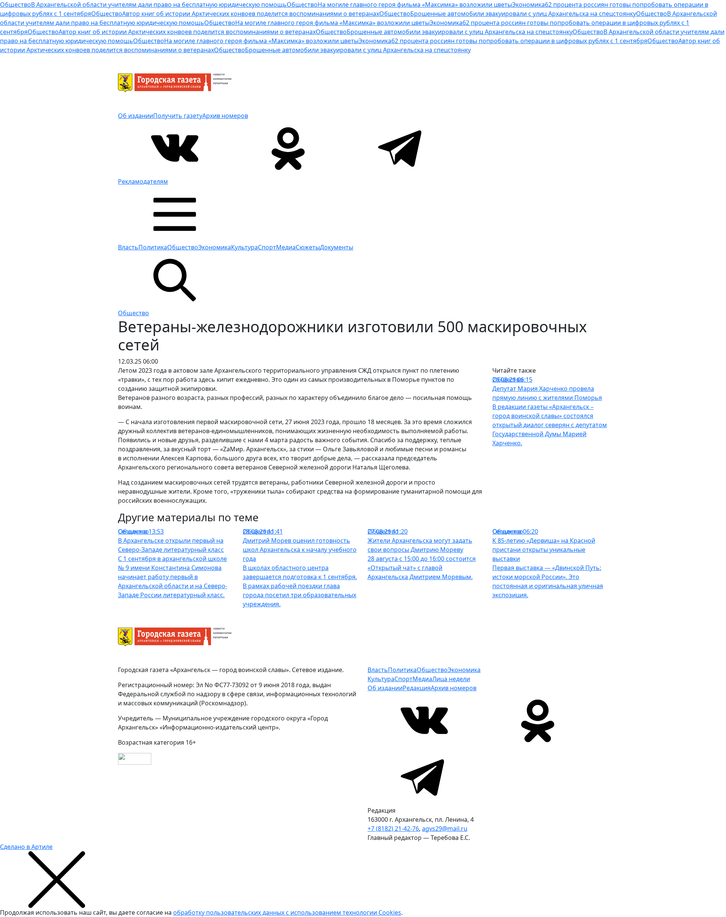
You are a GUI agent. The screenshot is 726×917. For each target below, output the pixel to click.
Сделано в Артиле (26, 847)
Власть (128, 247)
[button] (174, 213)
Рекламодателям (143, 181)
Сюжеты (308, 247)
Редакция (417, 688)
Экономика (214, 247)
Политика (152, 247)
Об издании (135, 116)
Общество (182, 247)
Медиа (286, 247)
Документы (336, 247)
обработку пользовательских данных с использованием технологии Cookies (287, 912)
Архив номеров (225, 116)
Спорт (267, 247)
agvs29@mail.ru (444, 828)
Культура (244, 247)
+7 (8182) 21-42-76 (393, 828)
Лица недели (451, 679)
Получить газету (177, 116)
